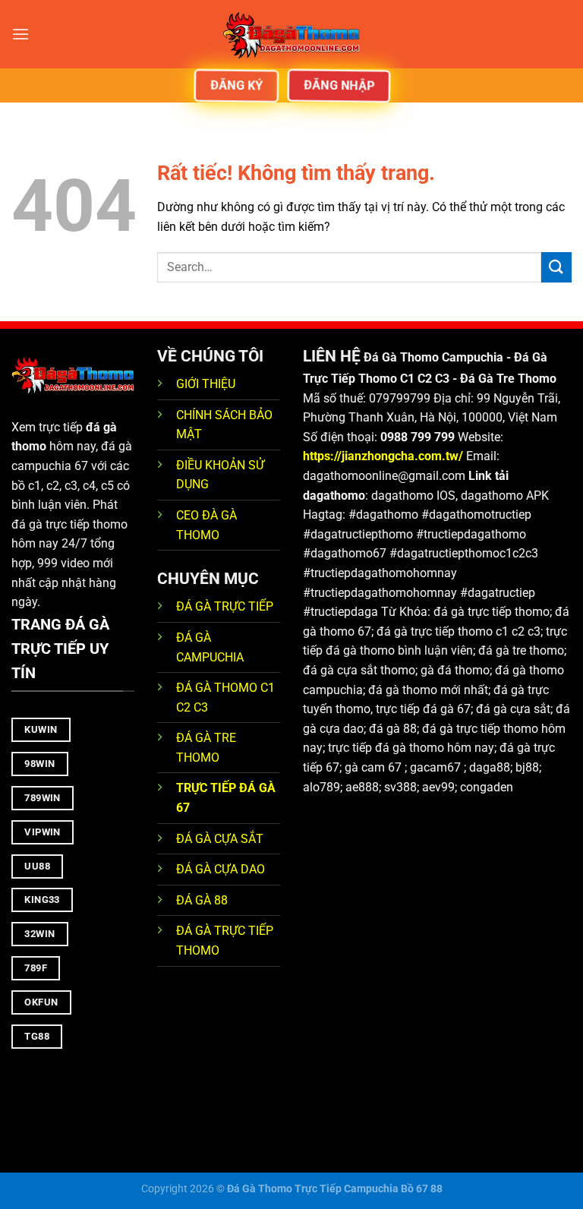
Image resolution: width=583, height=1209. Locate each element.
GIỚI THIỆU (205, 384)
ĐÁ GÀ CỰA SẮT (219, 839)
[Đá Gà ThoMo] (291, 34)
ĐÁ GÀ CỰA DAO (220, 869)
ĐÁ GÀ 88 (202, 900)
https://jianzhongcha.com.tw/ (383, 456)
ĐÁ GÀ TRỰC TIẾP (226, 606)
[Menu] (20, 33)
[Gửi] (556, 267)
